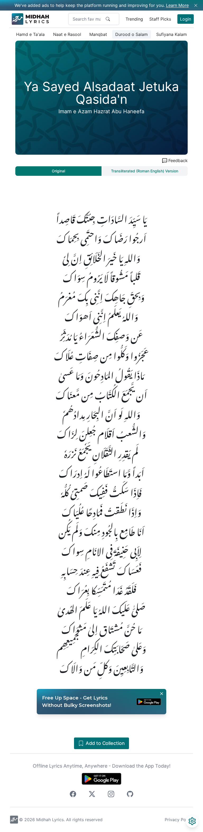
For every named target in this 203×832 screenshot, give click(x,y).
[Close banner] (161, 693)
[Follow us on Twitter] (92, 794)
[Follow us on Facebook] (73, 794)
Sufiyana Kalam (171, 34)
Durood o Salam (131, 34)
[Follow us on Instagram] (111, 794)
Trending (134, 19)
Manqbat (98, 34)
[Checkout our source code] (130, 794)
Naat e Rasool (67, 34)
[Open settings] (192, 821)
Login (185, 19)
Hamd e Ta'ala (30, 34)
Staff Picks (160, 19)
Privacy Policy (179, 819)
